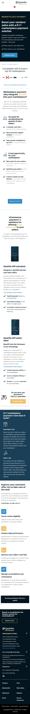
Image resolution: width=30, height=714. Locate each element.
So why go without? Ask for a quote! (15, 599)
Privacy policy (5, 706)
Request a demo (9, 55)
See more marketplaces (8, 648)
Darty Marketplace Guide (9, 641)
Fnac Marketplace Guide (9, 639)
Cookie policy (14, 706)
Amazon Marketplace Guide (10, 637)
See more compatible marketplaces (15, 85)
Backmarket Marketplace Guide (11, 646)
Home (3, 64)
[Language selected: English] (15, 6)
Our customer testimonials (10, 670)
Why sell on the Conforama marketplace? (13, 659)
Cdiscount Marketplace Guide (10, 643)
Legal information (23, 706)
